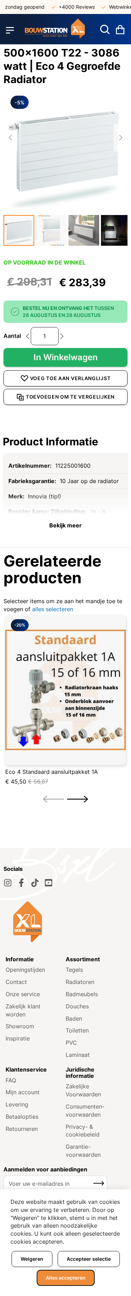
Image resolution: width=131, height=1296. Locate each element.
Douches (77, 1006)
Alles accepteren (66, 1278)
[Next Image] (121, 137)
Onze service (23, 994)
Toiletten (77, 1030)
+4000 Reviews (71, 7)
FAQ (11, 1080)
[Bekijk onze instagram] (7, 883)
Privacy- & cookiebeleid (83, 1130)
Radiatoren (80, 981)
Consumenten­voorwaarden (85, 1110)
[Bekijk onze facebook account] (21, 883)
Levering (17, 1104)
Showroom (20, 1026)
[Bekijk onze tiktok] (35, 883)
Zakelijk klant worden (23, 1010)
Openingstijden (25, 969)
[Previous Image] (10, 137)
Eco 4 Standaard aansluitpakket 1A (51, 771)
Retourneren (22, 1128)
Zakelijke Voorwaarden (83, 1090)
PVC (71, 1042)
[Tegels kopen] (55, 30)
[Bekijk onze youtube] (48, 883)
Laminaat (78, 1054)
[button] (18, 230)
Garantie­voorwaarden (83, 1150)
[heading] (65, 441)
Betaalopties (22, 1116)
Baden (74, 1018)
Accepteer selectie (89, 1259)
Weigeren (32, 1259)
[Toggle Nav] (10, 30)
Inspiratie (18, 1038)
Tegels (74, 969)
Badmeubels (82, 994)
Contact (16, 981)
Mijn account (22, 1092)
